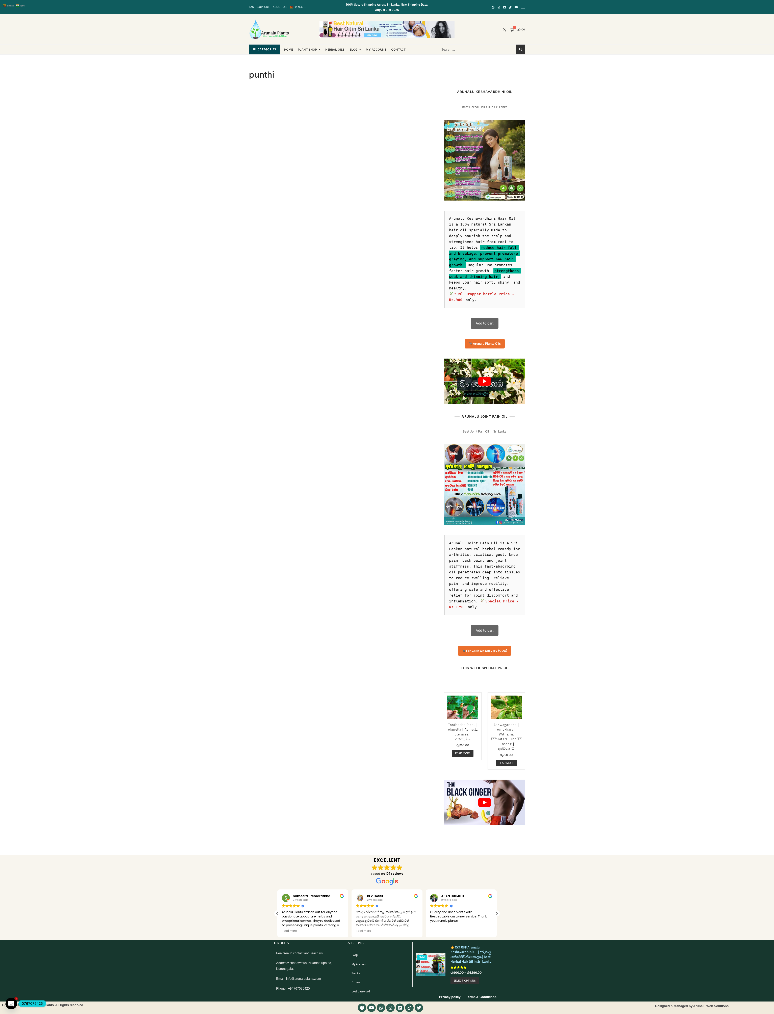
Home (288, 49)
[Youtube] (371, 1008)
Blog (354, 49)
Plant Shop (307, 49)
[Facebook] (362, 1008)
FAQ (251, 6)
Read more (462, 753)
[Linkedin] (400, 1008)
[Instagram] (390, 1008)
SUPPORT (263, 6)
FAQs (355, 955)
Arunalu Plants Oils (486, 343)
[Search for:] (463, 49)
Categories (267, 49)
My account (376, 49)
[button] (277, 913)
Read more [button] (291, 931)
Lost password (361, 991)
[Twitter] (419, 1008)
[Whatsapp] (381, 1008)
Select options (465, 980)
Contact (398, 49)
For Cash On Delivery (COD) (486, 651)
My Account (359, 964)
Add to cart (485, 323)
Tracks (356, 973)
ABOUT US (279, 6)
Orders (356, 982)
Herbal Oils (335, 49)
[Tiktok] (409, 1008)
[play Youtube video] (484, 381)
